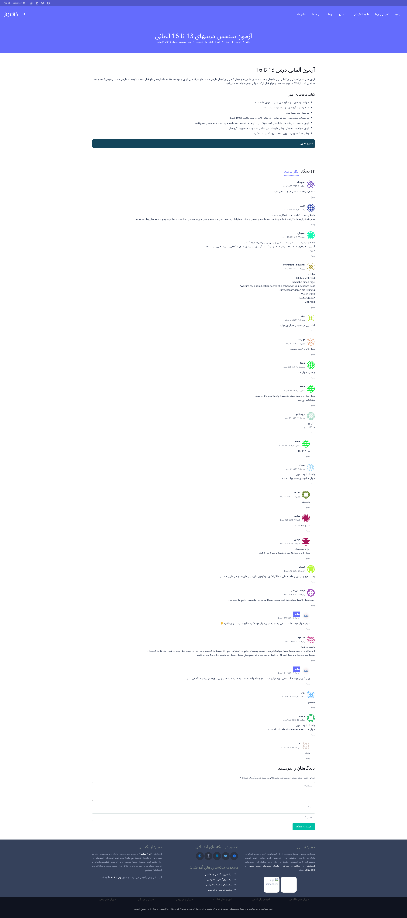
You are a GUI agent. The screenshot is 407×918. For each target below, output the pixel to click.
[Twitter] (42, 3)
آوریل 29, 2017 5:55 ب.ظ (294, 269)
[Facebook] (48, 3)
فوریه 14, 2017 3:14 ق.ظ (295, 418)
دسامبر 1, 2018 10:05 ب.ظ (294, 186)
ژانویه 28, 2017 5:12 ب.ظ (294, 571)
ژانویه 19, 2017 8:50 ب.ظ (294, 595)
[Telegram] (200, 856)
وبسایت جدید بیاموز (260, 865)
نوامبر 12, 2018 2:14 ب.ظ (294, 210)
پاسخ (313, 197)
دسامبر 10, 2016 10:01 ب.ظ (293, 697)
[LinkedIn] (37, 3)
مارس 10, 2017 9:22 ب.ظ (289, 446)
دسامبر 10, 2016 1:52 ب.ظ (294, 720)
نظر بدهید (291, 171)
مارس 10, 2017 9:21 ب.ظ (294, 367)
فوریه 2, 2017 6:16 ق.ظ (295, 469)
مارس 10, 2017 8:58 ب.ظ (294, 391)
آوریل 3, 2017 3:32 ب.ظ (295, 344)
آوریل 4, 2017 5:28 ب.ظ (295, 320)
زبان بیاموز (145, 854)
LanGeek (310, 869)
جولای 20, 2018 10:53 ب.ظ (294, 237)
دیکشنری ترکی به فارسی (220, 889)
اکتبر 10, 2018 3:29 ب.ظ (290, 544)
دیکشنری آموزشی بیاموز (287, 865)
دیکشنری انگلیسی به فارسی (218, 874)
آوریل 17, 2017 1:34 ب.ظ (289, 497)
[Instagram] (31, 3)
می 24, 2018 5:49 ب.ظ (290, 748)
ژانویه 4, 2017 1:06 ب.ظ (295, 642)
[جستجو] (24, 14)
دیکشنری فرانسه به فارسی (219, 884)
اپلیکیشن (310, 865)
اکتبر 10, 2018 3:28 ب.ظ (290, 520)
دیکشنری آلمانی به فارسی (219, 879)
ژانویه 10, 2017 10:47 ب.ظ (289, 673)
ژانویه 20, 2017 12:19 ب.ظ (289, 618)
